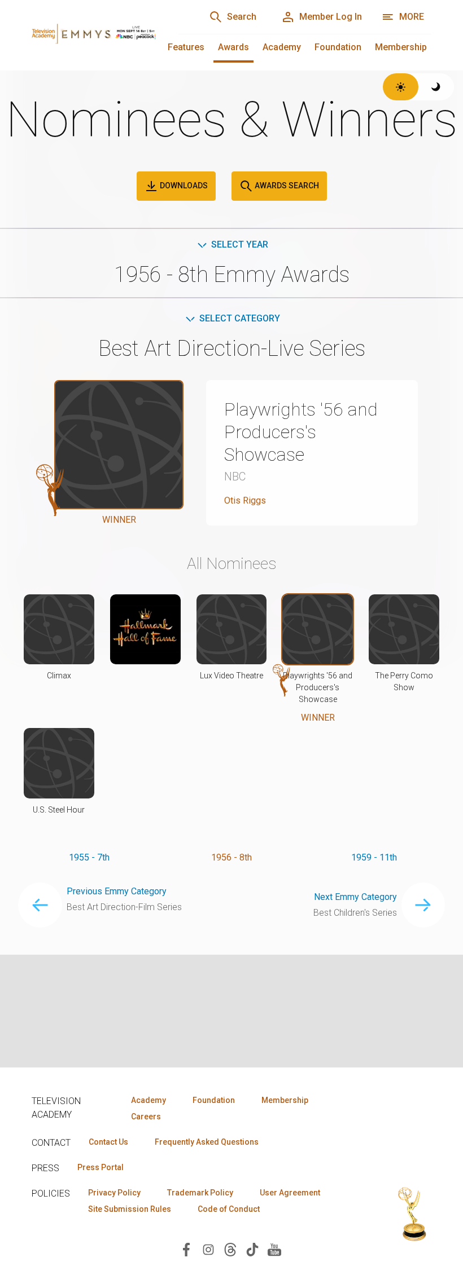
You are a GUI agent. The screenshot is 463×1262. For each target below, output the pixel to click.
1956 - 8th (231, 857)
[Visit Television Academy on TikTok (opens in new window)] (252, 1249)
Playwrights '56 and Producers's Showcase (301, 432)
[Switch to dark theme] (436, 86)
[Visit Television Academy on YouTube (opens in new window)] (274, 1249)
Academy (282, 47)
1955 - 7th (89, 857)
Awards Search (286, 185)
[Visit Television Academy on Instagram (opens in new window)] (208, 1249)
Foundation (338, 47)
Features (186, 47)
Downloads (183, 185)
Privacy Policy (114, 1192)
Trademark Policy (200, 1192)
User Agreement (290, 1192)
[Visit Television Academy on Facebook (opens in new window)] (186, 1249)
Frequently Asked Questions (207, 1141)
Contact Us (108, 1141)
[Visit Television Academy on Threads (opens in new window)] (230, 1249)
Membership (401, 47)
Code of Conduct (229, 1209)
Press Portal (100, 1167)
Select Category (239, 318)
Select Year (239, 244)
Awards (233, 47)
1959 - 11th (374, 857)
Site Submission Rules (129, 1209)
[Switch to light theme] (400, 86)
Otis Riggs (245, 500)
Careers (146, 1116)
